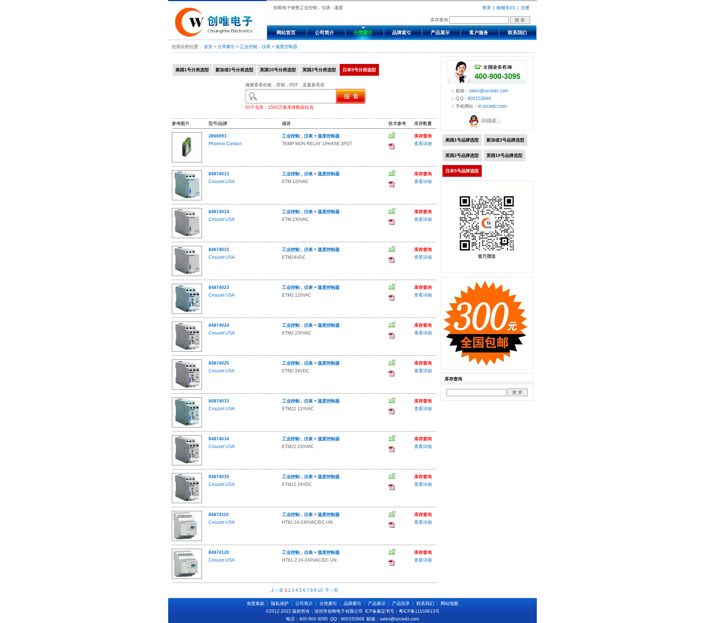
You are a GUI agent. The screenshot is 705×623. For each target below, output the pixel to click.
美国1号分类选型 (192, 69)
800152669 (479, 98)
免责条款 (255, 603)
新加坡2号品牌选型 (505, 140)
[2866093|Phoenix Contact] (187, 161)
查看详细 (423, 143)
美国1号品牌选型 (462, 140)
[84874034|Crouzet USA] (187, 463)
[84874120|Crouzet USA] (187, 577)
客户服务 (478, 32)
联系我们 (517, 32)
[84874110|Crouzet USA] (187, 539)
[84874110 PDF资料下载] (391, 526)
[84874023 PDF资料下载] (391, 299)
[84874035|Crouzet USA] (187, 501)
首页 (208, 46)
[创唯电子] (215, 35)
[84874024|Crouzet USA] (187, 350)
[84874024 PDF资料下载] (391, 337)
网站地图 (449, 603)
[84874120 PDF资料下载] (391, 564)
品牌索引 (401, 32)
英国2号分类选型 (319, 69)
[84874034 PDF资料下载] (391, 450)
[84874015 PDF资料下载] (391, 261)
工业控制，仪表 (255, 46)
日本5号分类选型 (359, 69)
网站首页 (286, 32)
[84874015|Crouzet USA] (187, 274)
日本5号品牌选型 (462, 170)
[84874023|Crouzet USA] (187, 312)
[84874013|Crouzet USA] (187, 198)
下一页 (331, 590)
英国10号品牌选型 (505, 155)
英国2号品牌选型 (462, 155)
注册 (525, 7)
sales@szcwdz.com (488, 90)
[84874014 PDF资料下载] (391, 223)
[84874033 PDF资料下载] (391, 412)
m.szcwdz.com (492, 106)
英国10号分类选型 (278, 69)
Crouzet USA (222, 181)
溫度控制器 (286, 46)
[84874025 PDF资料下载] (391, 374)
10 (320, 590)
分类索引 (363, 32)
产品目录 (401, 603)
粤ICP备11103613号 (419, 611)
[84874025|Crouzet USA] (187, 388)
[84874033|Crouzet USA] (187, 426)
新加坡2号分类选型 (234, 69)
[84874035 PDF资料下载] (391, 488)
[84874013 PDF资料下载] (391, 185)
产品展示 (440, 32)
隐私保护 (280, 603)
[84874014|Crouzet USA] (187, 236)
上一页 (276, 590)
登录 (486, 7)
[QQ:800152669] (487, 128)
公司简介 (324, 32)
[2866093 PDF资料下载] (391, 147)
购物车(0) (505, 7)
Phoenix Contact (225, 143)
